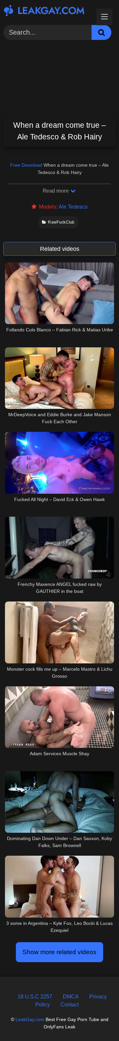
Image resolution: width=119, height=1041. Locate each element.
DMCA (71, 996)
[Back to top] (98, 1021)
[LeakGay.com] (48, 11)
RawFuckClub (61, 222)
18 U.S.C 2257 (35, 996)
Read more (56, 191)
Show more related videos (59, 952)
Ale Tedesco (73, 207)
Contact (69, 1004)
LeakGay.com (30, 1019)
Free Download (26, 165)
